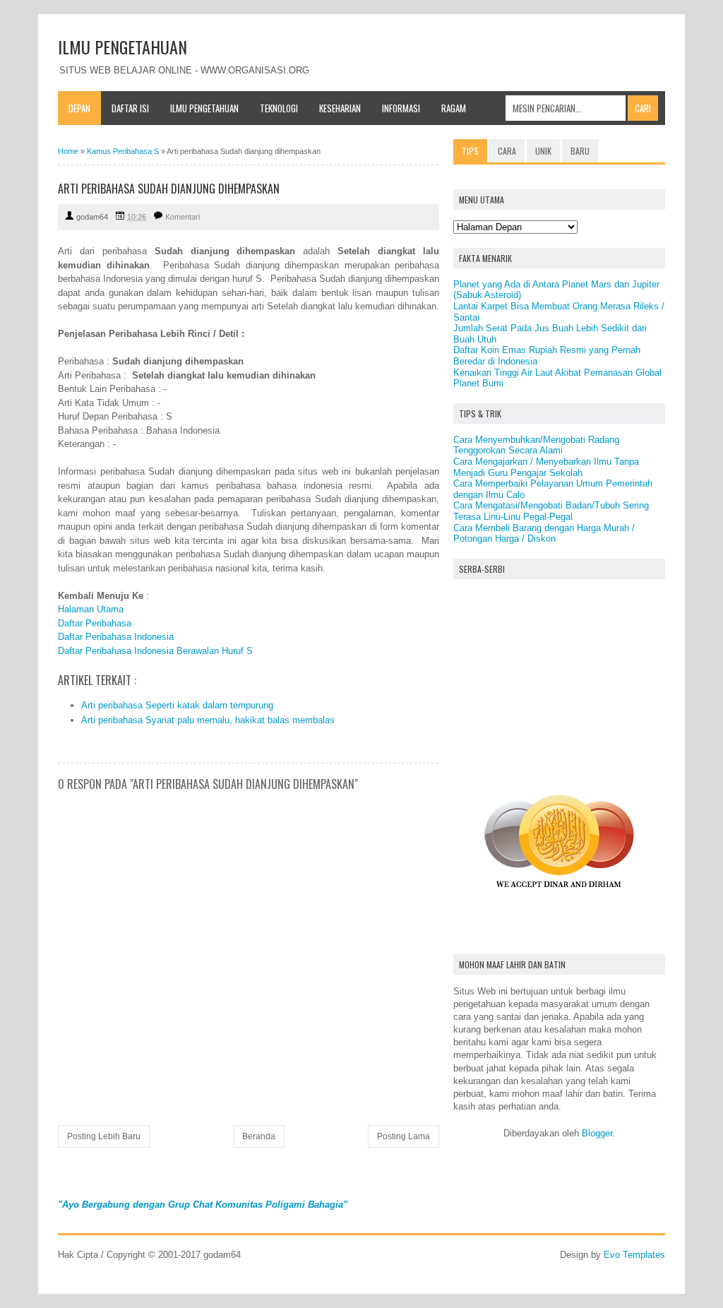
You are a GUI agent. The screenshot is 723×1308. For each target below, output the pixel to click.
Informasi (401, 108)
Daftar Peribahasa (94, 623)
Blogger (597, 1133)
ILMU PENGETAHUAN (122, 46)
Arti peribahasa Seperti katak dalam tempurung (177, 705)
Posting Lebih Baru (104, 1136)
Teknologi (279, 108)
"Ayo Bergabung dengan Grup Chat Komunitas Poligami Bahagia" (202, 1204)
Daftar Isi (130, 108)
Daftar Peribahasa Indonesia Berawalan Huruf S (155, 651)
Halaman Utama (91, 609)
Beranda (258, 1136)
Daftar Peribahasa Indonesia (116, 636)
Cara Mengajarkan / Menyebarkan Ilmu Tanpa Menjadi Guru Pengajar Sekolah (546, 467)
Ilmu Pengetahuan (204, 108)
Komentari (182, 217)
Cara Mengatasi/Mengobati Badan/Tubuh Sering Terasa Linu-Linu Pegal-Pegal (551, 511)
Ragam (453, 108)
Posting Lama (403, 1136)
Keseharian (340, 108)
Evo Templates (634, 1254)
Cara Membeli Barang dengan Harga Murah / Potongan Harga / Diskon (544, 534)
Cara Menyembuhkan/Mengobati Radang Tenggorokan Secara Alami (536, 445)
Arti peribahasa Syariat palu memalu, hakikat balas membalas (208, 720)
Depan (79, 108)
